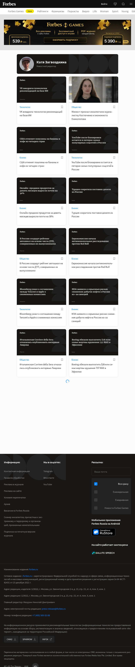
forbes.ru (33, 569)
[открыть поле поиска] (123, 4)
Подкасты (73, 11)
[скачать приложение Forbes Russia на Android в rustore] (103, 532)
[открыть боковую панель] (115, 4)
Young (125, 11)
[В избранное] (62, 107)
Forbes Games (20, 11)
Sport (115, 11)
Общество (76, 107)
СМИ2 (9, 639)
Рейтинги (42, 11)
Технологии (25, 107)
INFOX (45, 639)
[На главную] (9, 4)
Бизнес (23, 157)
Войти (104, 3)
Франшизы (58, 11)
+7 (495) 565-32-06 (41, 615)
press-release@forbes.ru (54, 608)
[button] (131, 4)
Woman (104, 11)
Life (95, 11)
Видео (85, 11)
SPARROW (27, 639)
